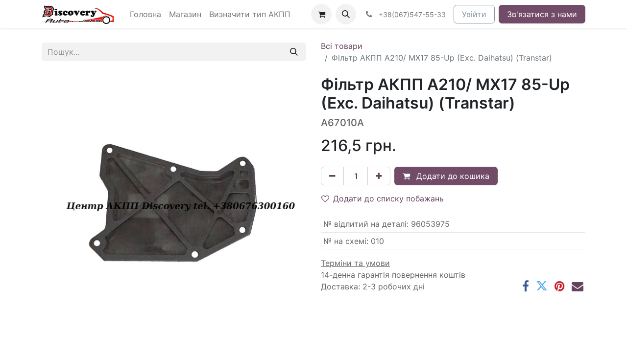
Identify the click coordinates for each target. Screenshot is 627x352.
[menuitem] (145, 14)
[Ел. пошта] (577, 286)
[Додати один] (378, 176)
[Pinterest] (560, 286)
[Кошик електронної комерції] (321, 14)
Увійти (474, 14)
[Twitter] (542, 286)
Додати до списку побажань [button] (388, 198)
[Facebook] (525, 286)
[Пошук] (294, 52)
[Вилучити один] (332, 176)
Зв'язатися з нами (542, 14)
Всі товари (341, 46)
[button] (346, 14)
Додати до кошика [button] (451, 176)
